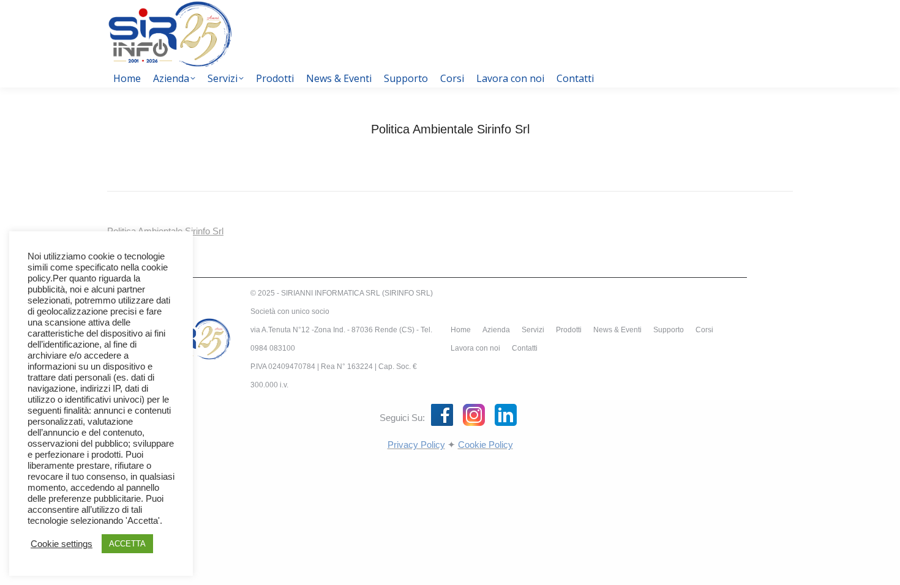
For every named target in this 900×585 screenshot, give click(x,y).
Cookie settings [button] (61, 544)
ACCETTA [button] (127, 543)
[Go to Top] (881, 566)
